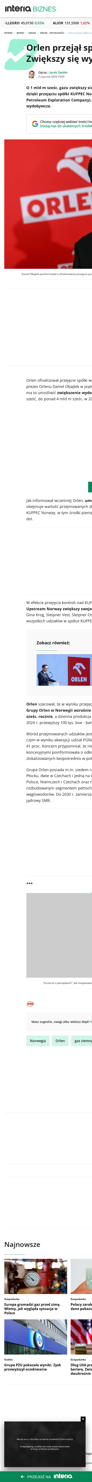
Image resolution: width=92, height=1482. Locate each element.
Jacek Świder (59, 72)
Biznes (20, 32)
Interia (8, 32)
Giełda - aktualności (52, 32)
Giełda (32, 32)
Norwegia (38, 1040)
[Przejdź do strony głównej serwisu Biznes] (44, 8)
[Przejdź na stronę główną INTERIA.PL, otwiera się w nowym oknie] (18, 8)
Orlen (60, 1040)
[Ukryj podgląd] (83, 1419)
